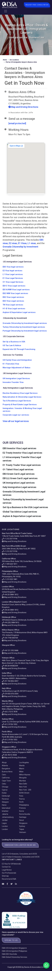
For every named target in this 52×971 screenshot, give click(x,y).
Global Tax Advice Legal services (20, 511)
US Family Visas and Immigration (17, 360)
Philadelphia (24, 805)
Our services (13, 442)
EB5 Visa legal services (13, 267)
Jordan (5, 820)
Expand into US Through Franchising (19, 349)
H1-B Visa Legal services (14, 308)
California (6, 778)
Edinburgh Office (9, 617)
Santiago (22, 817)
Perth (21, 802)
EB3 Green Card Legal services (18, 474)
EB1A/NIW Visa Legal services (16, 289)
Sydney (22, 826)
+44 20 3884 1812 (11, 595)
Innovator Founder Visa (13, 382)
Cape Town (6, 781)
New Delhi (23, 784)
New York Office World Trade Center (17, 533)
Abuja (4, 762)
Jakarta (5, 814)
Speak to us (11, 940)
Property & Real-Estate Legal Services (20, 404)
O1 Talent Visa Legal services (18, 469)
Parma (22, 799)
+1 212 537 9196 (10, 539)
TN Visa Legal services (13, 305)
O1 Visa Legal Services (13, 282)
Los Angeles (24, 762)
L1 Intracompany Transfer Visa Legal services (22, 459)
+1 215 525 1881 (10, 579)
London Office (8, 587)
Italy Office (6, 688)
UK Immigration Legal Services (16, 378)
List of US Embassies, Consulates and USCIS (19, 854)
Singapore (23, 823)
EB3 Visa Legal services (13, 301)
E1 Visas (22, 243)
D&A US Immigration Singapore (14, 948)
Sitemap (5, 876)
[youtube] (3, 884)
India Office (6, 673)
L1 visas (32, 243)
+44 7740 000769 (11, 638)
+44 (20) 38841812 (11, 622)
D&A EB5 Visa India (9, 954)
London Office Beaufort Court (14, 602)
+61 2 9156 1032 (10, 724)
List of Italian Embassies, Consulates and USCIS (21, 857)
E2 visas (13, 243)
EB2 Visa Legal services (13, 297)
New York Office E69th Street (14, 546)
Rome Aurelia (24, 814)
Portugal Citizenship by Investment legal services (25, 331)
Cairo (4, 775)
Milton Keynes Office (10, 630)
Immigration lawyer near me (20, 845)
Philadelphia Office (10, 571)
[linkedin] (16, 884)
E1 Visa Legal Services (13, 278)
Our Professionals (9, 873)
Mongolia (23, 778)
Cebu (4, 784)
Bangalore (6, 769)
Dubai (4, 793)
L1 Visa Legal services (13, 274)
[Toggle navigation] (5, 11)
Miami (21, 769)
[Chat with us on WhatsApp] (46, 965)
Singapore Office (9, 747)
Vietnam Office (8, 658)
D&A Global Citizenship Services (14, 957)
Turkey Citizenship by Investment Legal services (23, 501)
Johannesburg (8, 817)
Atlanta (5, 766)
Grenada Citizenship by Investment (20, 246)
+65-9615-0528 (10, 755)
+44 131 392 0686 (11, 650)
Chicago (5, 787)
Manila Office (7, 701)
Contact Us (6, 867)
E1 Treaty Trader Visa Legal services (22, 465)
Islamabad (6, 808)
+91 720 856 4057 (11, 681)
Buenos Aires (7, 772)
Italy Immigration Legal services (19, 487)
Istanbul (5, 811)
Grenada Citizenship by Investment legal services (25, 323)
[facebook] (7, 884)
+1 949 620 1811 (10, 564)
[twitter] (11, 884)
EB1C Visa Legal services (14, 286)
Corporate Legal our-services (16, 415)
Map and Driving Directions (24, 107)
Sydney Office (7, 719)
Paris (21, 796)
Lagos (4, 823)
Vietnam (22, 832)
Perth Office (7, 732)
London (5, 826)
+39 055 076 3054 (11, 694)
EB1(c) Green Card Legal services (20, 478)
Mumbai (22, 781)
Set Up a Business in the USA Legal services (25, 507)
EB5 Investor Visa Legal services (19, 448)
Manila (21, 766)
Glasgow (5, 802)
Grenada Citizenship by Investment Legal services (24, 493)
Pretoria (22, 808)
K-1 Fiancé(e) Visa (11, 364)
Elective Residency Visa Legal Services (20, 393)
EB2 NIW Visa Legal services (15, 293)
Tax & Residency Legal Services (17, 401)
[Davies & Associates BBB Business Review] (14, 920)
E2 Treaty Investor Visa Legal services (22, 452)
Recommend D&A (9, 879)
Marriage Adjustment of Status (16, 367)
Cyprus (4, 790)
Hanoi (4, 805)
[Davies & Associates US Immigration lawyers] (9, 5)
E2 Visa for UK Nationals (11, 864)
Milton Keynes (24, 775)
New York (23, 787)
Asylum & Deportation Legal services (19, 312)
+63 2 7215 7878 (10, 712)
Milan (21, 772)
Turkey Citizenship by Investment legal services (24, 327)
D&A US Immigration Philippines (14, 951)
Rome (21, 811)
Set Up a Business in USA (14, 342)
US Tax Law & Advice (12, 345)
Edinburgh (6, 796)
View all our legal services (16, 421)
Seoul (21, 820)
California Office (9, 559)
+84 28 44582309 (11, 666)
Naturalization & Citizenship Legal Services (22, 397)
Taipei (21, 829)
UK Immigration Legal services (19, 482)
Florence (5, 799)
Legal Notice (7, 870)
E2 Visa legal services (12, 270)
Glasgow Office (8, 645)
